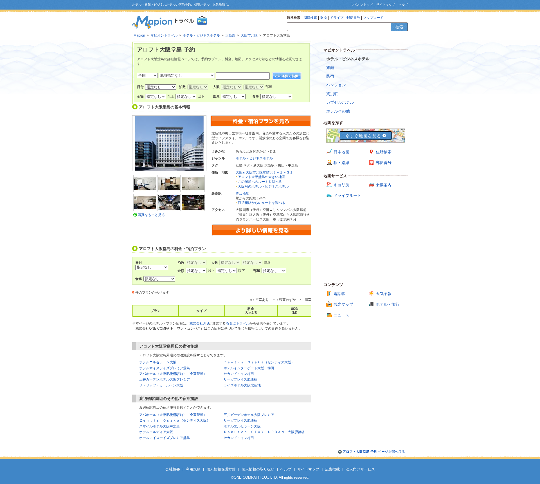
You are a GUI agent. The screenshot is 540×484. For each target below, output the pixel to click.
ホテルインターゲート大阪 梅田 (249, 368)
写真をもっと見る (151, 215)
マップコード (373, 18)
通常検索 (293, 18)
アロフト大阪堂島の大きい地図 (261, 177)
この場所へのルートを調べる (260, 182)
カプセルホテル (340, 102)
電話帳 (339, 293)
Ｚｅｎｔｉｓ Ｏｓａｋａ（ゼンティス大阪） (259, 362)
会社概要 (172, 469)
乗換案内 (384, 185)
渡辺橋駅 (242, 193)
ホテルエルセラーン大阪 (157, 362)
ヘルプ (403, 4)
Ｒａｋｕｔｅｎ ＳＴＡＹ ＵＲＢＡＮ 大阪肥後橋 (264, 432)
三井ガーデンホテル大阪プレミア (164, 379)
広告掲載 (332, 469)
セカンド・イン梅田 (239, 374)
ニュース (341, 315)
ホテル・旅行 (387, 304)
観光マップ (343, 304)
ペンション (336, 85)
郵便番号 (353, 18)
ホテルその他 (338, 111)
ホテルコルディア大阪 (156, 432)
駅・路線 (341, 162)
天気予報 (384, 293)
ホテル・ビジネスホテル (254, 158)
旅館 (330, 67)
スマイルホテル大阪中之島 (159, 426)
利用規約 (193, 469)
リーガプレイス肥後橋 (240, 379)
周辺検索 (310, 18)
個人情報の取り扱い (258, 469)
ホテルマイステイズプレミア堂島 (164, 368)
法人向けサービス (360, 469)
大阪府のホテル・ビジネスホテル (263, 186)
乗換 (323, 18)
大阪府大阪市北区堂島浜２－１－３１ (264, 172)
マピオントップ (362, 4)
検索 (399, 27)
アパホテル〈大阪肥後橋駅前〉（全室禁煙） (173, 374)
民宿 (330, 76)
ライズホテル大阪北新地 (242, 385)
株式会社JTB (199, 323)
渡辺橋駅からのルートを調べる (261, 203)
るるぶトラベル (237, 323)
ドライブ (336, 18)
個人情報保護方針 (221, 469)
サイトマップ (385, 4)
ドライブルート (347, 195)
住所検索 (384, 152)
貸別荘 (332, 93)
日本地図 (341, 152)
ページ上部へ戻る (374, 452)
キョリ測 (341, 185)
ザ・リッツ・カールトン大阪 (161, 385)
